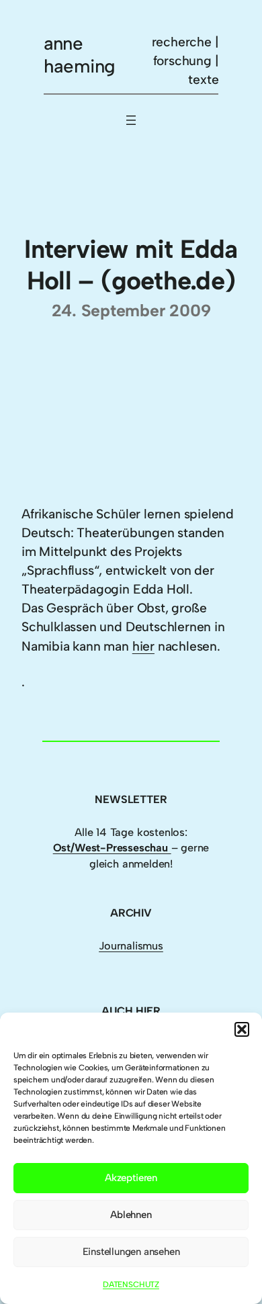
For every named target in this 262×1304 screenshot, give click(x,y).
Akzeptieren (131, 1178)
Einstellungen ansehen (131, 1252)
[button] (242, 1029)
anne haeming (80, 54)
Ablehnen (130, 1215)
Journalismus (131, 945)
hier (143, 646)
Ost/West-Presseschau (112, 847)
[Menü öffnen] (131, 120)
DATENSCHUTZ (131, 1284)
